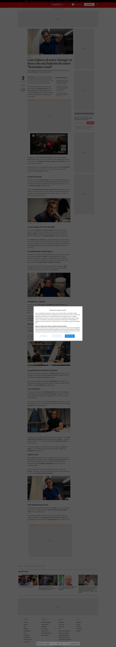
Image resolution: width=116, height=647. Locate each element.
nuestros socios (55, 313)
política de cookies (69, 321)
